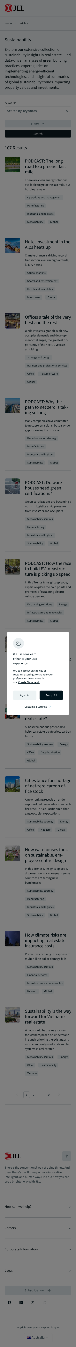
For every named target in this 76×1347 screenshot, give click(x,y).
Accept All (51, 695)
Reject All (24, 695)
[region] (38, 673)
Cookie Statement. (29, 682)
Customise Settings (38, 706)
